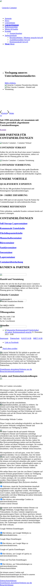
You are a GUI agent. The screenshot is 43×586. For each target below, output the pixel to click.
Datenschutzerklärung (8, 581)
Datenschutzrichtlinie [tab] (8, 568)
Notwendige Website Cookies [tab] (11, 419)
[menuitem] (24, 18)
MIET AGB (37, 338)
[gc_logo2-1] (8, 8)
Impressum (4, 338)
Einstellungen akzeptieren (9, 369)
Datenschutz (14, 338)
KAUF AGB (26, 338)
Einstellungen (18, 371)
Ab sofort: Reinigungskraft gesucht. (18, 332)
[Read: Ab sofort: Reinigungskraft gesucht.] (22, 330)
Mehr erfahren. (10, 83)
